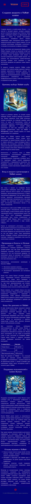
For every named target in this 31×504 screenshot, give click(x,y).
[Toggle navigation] (5, 4)
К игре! (25, 4)
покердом (24, 46)
